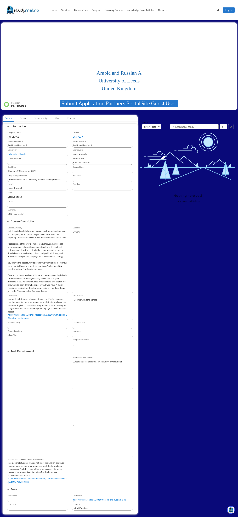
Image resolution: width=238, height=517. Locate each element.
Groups (162, 9)
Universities (81, 9)
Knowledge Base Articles (140, 9)
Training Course (114, 9)
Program (96, 9)
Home (54, 9)
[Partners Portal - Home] (22, 10)
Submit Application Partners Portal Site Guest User (119, 103)
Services (65, 9)
